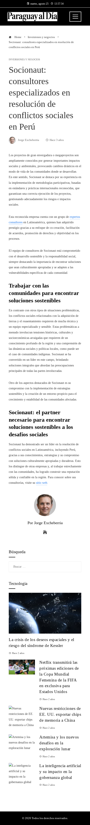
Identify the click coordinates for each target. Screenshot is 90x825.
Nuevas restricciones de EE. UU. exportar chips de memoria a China (60, 714)
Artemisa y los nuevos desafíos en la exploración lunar (59, 743)
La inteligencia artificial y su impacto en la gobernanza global (60, 771)
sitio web (41, 482)
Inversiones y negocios (24, 59)
